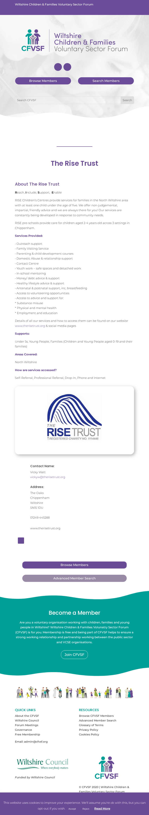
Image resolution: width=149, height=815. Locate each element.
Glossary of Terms (91, 725)
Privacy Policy (88, 730)
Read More (102, 808)
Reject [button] (85, 808)
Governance (23, 730)
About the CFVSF (27, 716)
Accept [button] (72, 808)
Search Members (106, 81)
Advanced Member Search (74, 578)
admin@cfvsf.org (36, 741)
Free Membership (27, 734)
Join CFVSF (74, 655)
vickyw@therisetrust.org (47, 477)
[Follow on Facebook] (58, 67)
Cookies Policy (89, 734)
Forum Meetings (26, 725)
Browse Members (43, 81)
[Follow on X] (67, 67)
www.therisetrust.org (30, 326)
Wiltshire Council (27, 720)
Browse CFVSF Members (96, 716)
